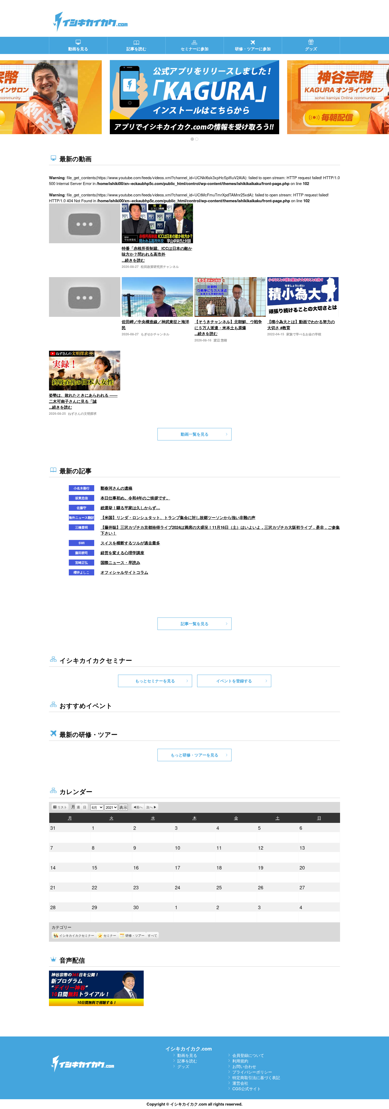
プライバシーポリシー (252, 1072)
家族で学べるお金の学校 (303, 334)
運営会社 (240, 1083)
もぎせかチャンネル (155, 334)
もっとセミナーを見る (155, 681)
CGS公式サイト (246, 1088)
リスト (63, 807)
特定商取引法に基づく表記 (256, 1077)
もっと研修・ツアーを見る (194, 755)
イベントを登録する (234, 681)
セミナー (109, 935)
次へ (149, 807)
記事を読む (187, 1060)
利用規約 (240, 1060)
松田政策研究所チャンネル (160, 266)
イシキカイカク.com (188, 1048)
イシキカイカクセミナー (76, 935)
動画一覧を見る (195, 434)
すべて (152, 935)
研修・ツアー (134, 935)
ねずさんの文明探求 (82, 413)
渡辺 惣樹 (220, 340)
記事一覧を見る (195, 623)
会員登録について (248, 1055)
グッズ (183, 1066)
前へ (139, 807)
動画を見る (187, 1055)
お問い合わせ (244, 1066)
